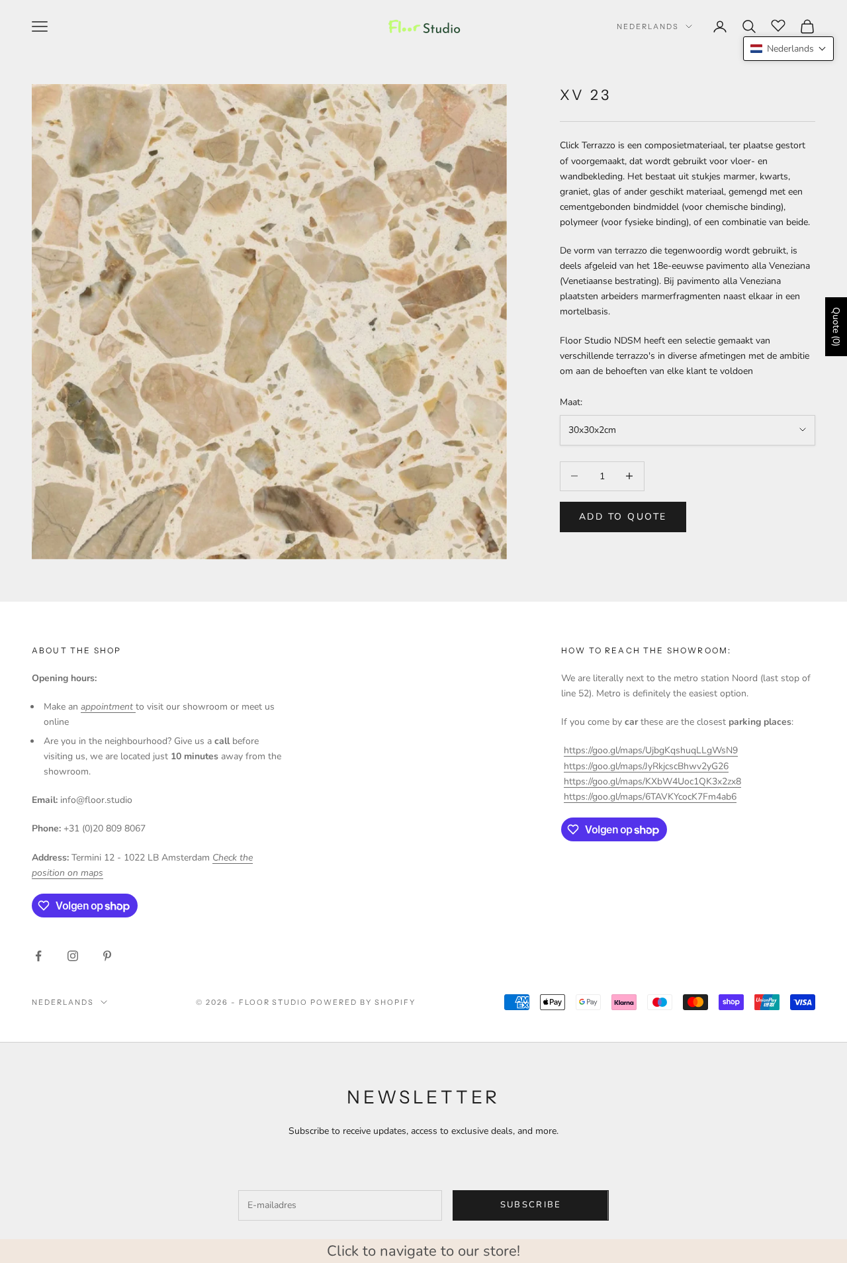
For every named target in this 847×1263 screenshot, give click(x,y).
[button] (788, 48)
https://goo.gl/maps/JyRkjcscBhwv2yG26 (646, 766)
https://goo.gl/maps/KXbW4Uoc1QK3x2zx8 (652, 781)
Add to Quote (623, 516)
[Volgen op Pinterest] (107, 955)
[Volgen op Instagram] (72, 955)
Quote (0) (836, 326)
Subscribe (531, 1205)
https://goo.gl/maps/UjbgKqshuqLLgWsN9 (651, 750)
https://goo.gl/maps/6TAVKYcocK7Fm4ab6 (650, 796)
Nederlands (648, 26)
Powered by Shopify (363, 1002)
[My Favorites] (778, 24)
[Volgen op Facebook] (38, 955)
